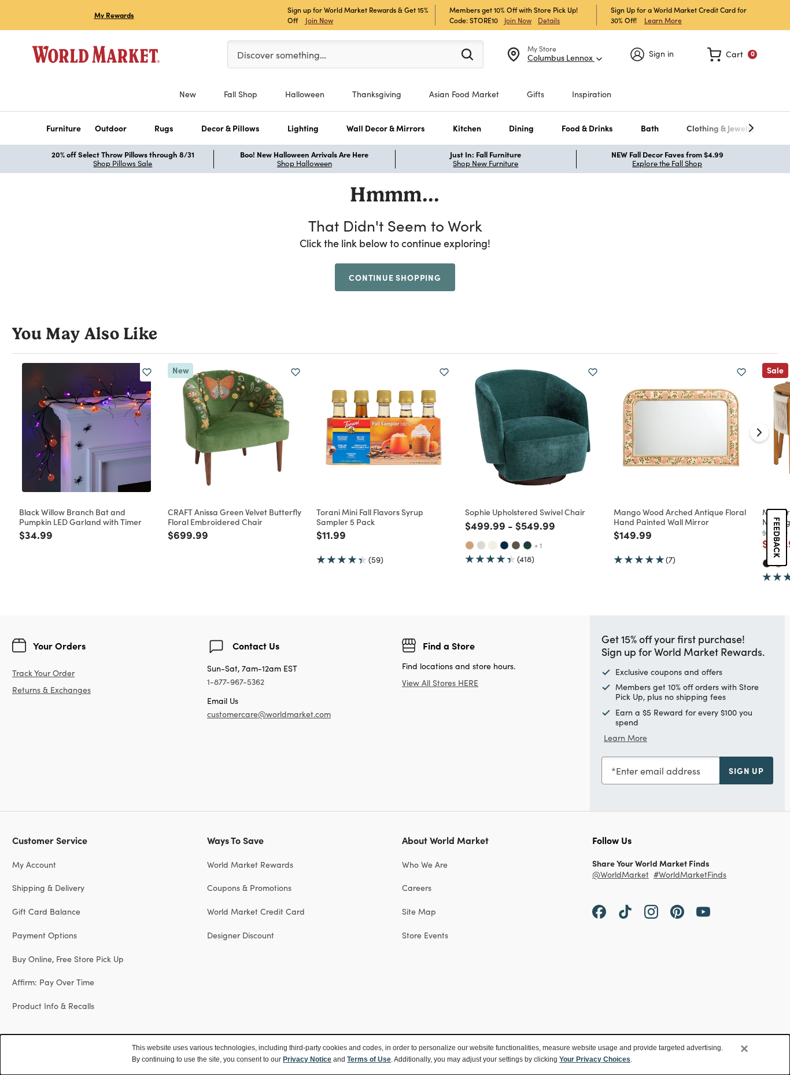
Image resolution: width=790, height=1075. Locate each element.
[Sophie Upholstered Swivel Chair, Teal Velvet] (527, 545)
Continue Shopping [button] (395, 277)
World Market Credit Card (256, 911)
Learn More (663, 20)
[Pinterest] (677, 911)
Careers (416, 887)
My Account (34, 864)
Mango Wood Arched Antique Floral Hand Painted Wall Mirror (680, 516)
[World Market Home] (96, 54)
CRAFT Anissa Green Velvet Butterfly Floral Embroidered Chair (234, 516)
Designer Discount (240, 935)
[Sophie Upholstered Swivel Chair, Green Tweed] (515, 545)
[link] (732, 54)
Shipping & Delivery (48, 887)
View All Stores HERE (440, 682)
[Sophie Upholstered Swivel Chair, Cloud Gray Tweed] (481, 545)
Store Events (425, 935)
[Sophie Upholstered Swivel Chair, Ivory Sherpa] (492, 545)
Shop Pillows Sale (122, 163)
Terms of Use (369, 1059)
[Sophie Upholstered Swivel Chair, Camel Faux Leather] (469, 545)
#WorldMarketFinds (690, 875)
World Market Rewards (250, 864)
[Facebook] (599, 911)
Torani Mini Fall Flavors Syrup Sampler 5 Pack (369, 516)
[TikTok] (625, 911)
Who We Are (425, 864)
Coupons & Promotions (249, 887)
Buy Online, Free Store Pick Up (68, 958)
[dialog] (395, 1054)
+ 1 (538, 545)
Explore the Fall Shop (667, 163)
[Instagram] (651, 911)
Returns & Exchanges (51, 690)
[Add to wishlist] (147, 372)
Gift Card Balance (46, 911)
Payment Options (44, 935)
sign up (746, 770)
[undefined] (715, 128)
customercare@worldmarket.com (269, 714)
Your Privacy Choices (594, 1059)
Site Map (419, 911)
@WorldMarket (620, 875)
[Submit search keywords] (467, 53)
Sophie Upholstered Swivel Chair (525, 512)
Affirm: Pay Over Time (53, 982)
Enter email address (658, 771)
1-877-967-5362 (235, 682)
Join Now (319, 20)
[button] (63, 128)
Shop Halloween (304, 163)
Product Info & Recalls (53, 1005)
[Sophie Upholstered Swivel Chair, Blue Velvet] (504, 545)
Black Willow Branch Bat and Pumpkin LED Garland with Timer (80, 516)
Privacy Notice (307, 1059)
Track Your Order (43, 672)
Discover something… (281, 55)
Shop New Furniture (485, 163)
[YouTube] (703, 911)
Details (549, 20)
